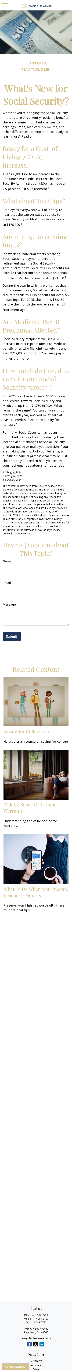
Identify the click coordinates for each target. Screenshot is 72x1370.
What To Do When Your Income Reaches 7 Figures (35, 892)
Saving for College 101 (26, 731)
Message (9, 604)
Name (7, 561)
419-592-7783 (40, 1315)
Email (7, 583)
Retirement (36, 1361)
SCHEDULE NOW (15, 1366)
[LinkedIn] (41, 1344)
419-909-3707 (40, 1318)
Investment (36, 1365)
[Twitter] (35, 1344)
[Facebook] (29, 1344)
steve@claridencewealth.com (36, 1338)
